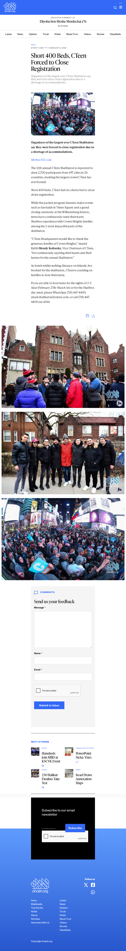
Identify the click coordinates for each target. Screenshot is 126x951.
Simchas (35, 919)
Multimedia (36, 904)
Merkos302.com (41, 160)
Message (39, 608)
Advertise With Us (40, 923)
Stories (100, 34)
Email (38, 670)
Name (38, 653)
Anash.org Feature (85, 748)
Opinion (33, 34)
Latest (8, 34)
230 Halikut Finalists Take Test (51, 778)
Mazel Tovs (72, 34)
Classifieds (115, 34)
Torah (46, 34)
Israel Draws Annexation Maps (84, 778)
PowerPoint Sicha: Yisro (83, 755)
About (34, 915)
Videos (87, 34)
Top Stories (37, 908)
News (20, 34)
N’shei (58, 34)
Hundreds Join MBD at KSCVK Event (51, 757)
